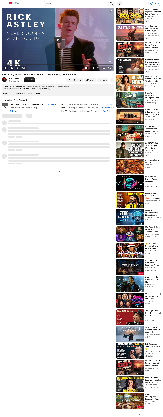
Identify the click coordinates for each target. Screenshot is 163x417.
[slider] (58, 64)
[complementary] (26, 100)
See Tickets (107, 111)
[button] (21, 68)
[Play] (58, 40)
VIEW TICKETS (51, 105)
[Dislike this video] (80, 80)
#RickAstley (27, 86)
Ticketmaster (15, 111)
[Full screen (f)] (109, 68)
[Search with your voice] (119, 3)
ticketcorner (107, 104)
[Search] (111, 3)
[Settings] (145, 3)
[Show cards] (111, 11)
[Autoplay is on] (86, 68)
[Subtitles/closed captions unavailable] (92, 68)
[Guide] (4, 3)
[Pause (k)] (5, 68)
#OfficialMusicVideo (61, 86)
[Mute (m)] (12, 68)
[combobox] (76, 3)
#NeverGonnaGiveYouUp (42, 86)
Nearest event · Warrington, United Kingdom (26, 104)
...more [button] (37, 93)
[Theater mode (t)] (104, 68)
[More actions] (112, 80)
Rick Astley (13, 78)
